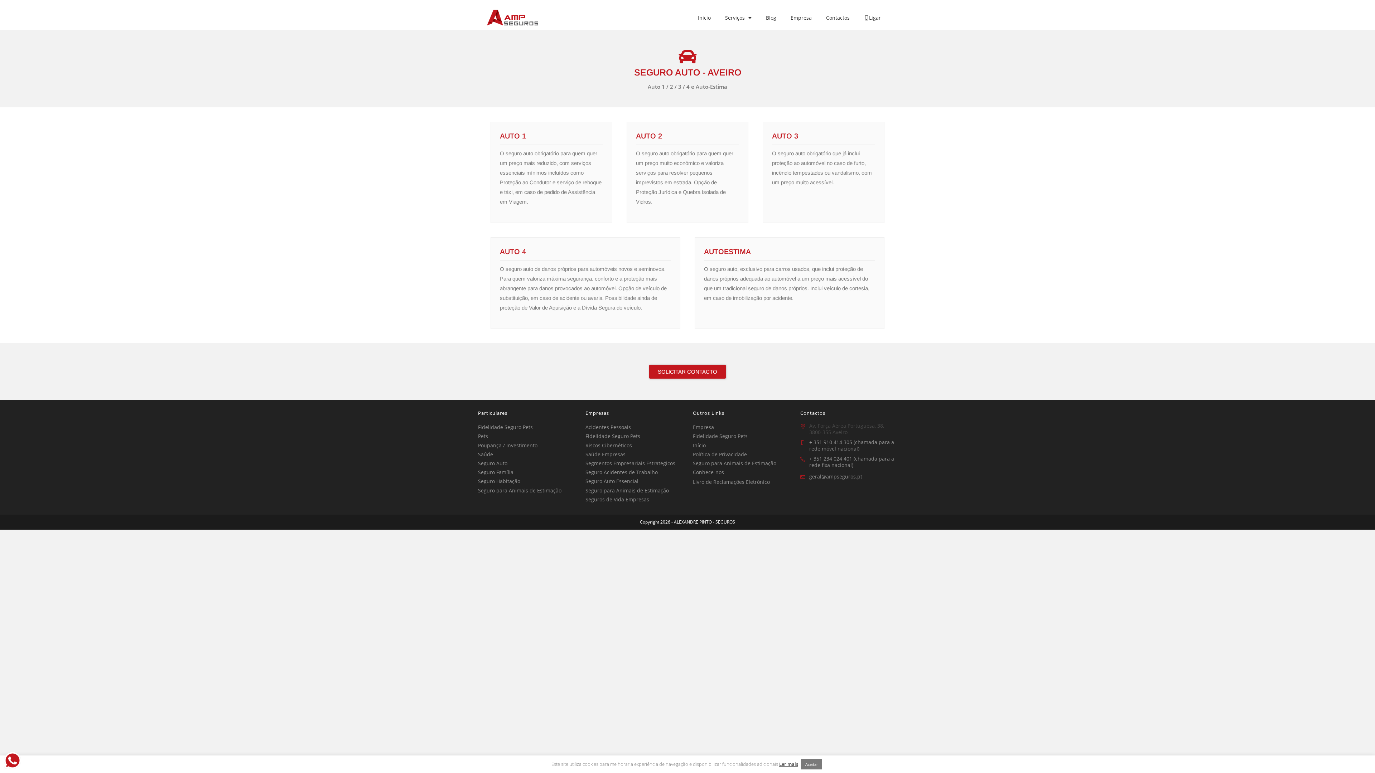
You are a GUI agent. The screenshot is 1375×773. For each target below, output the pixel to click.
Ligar (875, 17)
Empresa (801, 17)
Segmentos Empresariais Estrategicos (630, 463)
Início (704, 17)
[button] (687, 372)
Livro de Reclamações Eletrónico (731, 481)
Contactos (838, 17)
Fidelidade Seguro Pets (505, 427)
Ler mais (788, 764)
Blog (771, 17)
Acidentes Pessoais (608, 427)
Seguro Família (495, 472)
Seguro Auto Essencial (611, 481)
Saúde (485, 454)
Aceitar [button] (811, 764)
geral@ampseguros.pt (835, 476)
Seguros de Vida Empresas (617, 499)
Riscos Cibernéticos (608, 445)
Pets (483, 436)
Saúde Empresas (605, 454)
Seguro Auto (492, 463)
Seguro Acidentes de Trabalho (621, 472)
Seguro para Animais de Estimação (519, 490)
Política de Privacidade (720, 454)
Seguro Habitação (499, 481)
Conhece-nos (708, 472)
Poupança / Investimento (507, 445)
